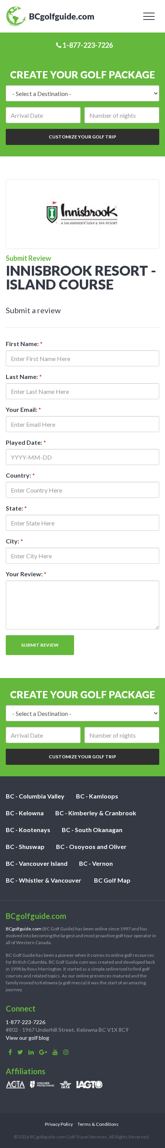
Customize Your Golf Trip (82, 137)
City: (14, 541)
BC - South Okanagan (92, 829)
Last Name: (24, 376)
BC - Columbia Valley (35, 796)
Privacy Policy (59, 1124)
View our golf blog (27, 1037)
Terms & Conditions (98, 1124)
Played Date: (26, 442)
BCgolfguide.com (23, 929)
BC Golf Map (112, 880)
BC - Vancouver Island (37, 863)
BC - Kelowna (25, 812)
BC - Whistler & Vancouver (43, 880)
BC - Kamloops (97, 796)
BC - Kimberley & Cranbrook (95, 812)
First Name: (24, 343)
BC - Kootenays (28, 829)
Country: (20, 475)
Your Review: (26, 573)
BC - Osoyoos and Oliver (91, 846)
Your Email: (23, 409)
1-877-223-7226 (87, 45)
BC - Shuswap (25, 846)
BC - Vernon (96, 863)
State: (16, 508)
